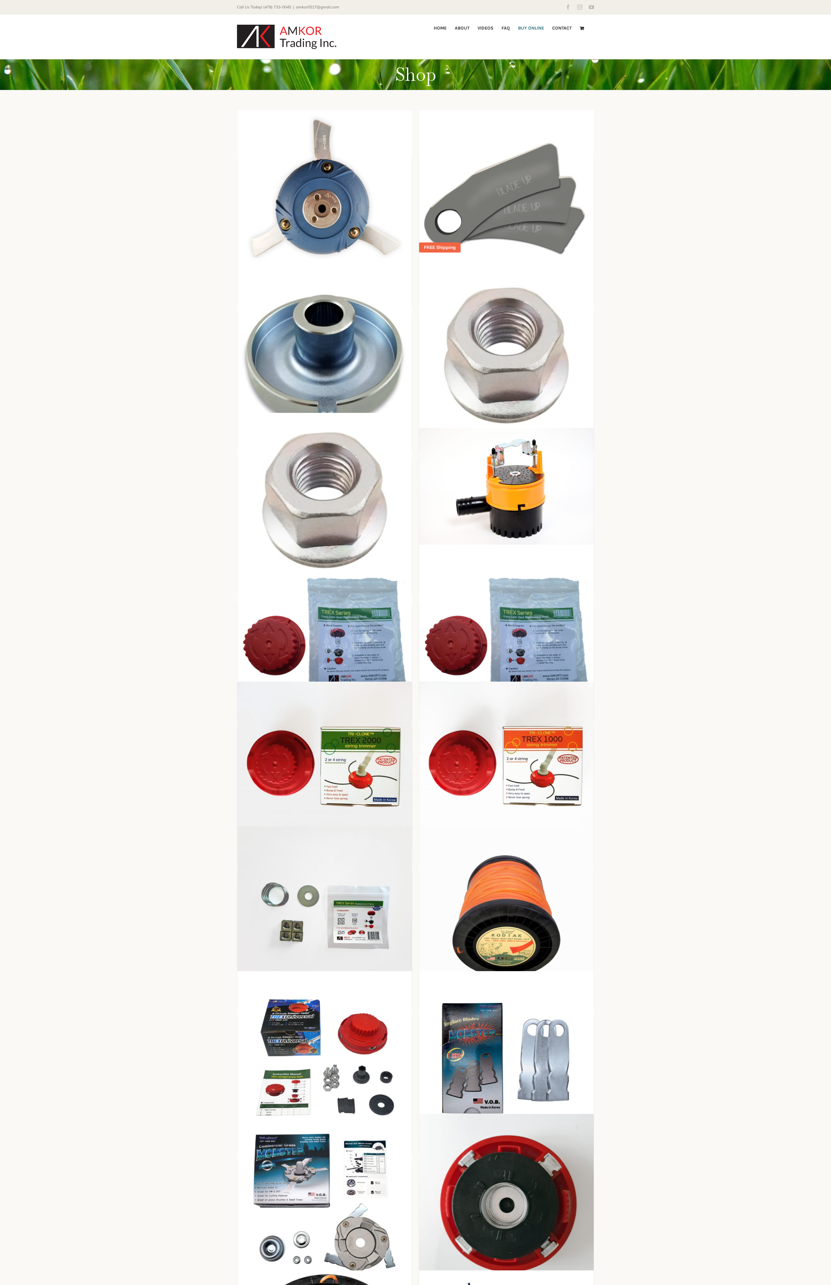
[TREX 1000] (506, 769)
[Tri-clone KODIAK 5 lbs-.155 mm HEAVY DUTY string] (506, 914)
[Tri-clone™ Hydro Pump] (506, 486)
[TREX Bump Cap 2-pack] (506, 634)
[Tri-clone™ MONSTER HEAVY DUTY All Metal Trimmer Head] (324, 1203)
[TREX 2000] (324, 769)
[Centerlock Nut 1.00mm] (506, 355)
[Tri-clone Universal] (324, 1058)
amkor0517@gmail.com (317, 7)
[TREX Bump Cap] (324, 634)
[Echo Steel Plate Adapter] (324, 355)
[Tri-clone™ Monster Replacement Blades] (506, 1058)
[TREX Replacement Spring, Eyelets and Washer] (324, 914)
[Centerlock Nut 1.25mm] (324, 500)
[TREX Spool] (506, 1204)
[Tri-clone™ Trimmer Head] (324, 197)
